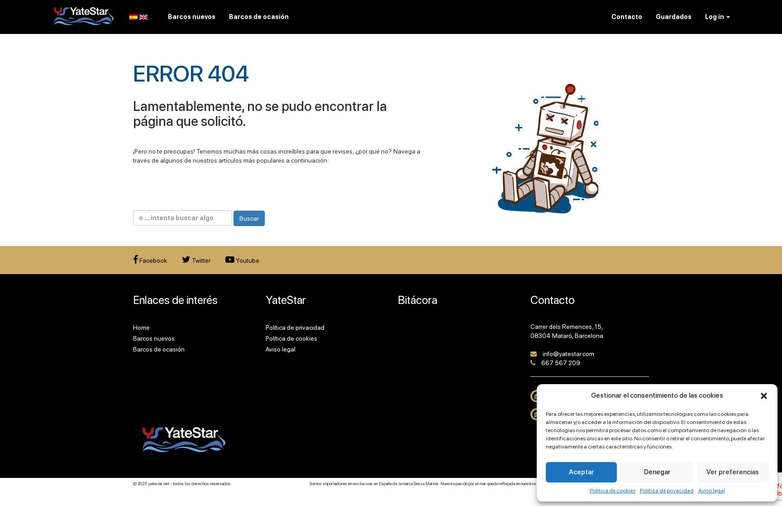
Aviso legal (711, 490)
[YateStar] (84, 15)
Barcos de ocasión (159, 349)
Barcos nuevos (154, 338)
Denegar (657, 472)
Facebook (152, 260)
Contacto (626, 16)
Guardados (673, 16)
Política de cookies (612, 490)
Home (141, 327)
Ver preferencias (732, 472)
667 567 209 (560, 362)
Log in (715, 16)
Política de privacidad (667, 490)
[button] (763, 395)
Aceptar (581, 472)
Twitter (200, 260)
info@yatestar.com (568, 353)
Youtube (246, 260)
